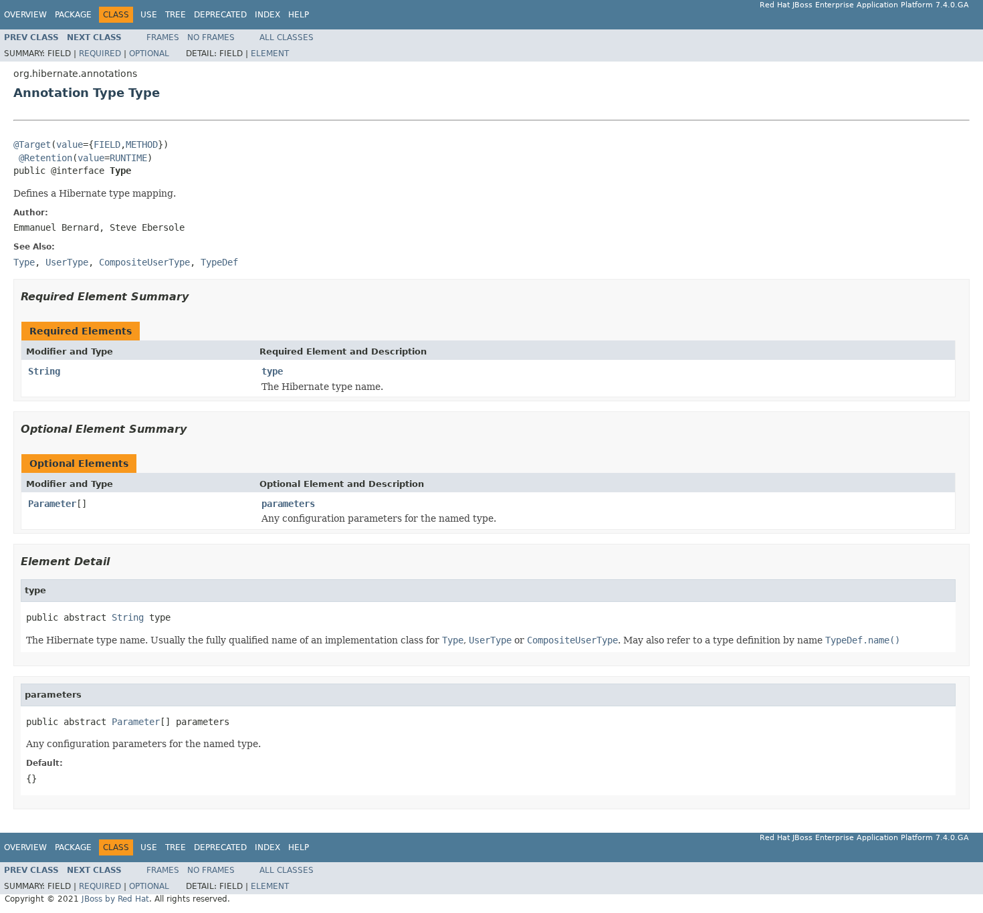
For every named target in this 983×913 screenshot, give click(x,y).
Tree (175, 14)
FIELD (107, 144)
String (44, 371)
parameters (288, 503)
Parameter (52, 503)
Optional (149, 53)
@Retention (45, 158)
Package (73, 14)
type (272, 371)
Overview (25, 14)
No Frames (211, 37)
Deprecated (220, 14)
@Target (32, 144)
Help (298, 14)
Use (148, 14)
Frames (162, 37)
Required (100, 53)
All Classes (286, 37)
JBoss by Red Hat (115, 899)
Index (267, 14)
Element (270, 53)
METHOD (142, 144)
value (69, 144)
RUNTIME (128, 158)
